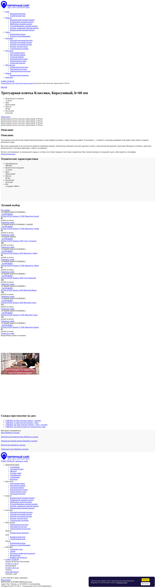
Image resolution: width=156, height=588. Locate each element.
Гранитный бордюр (17, 494)
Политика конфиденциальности (22, 553)
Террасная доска (7, 449)
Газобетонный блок (17, 539)
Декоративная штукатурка (20, 529)
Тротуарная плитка (17, 483)
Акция (12, 551)
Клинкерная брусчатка (19, 490)
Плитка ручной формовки (20, 545)
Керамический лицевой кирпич (22, 498)
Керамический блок (17, 537)
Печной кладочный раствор (21, 516)
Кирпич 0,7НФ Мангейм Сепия (25, 315)
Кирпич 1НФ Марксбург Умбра (25, 253)
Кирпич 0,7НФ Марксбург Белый (26, 216)
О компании (15, 467)
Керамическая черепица (19, 533)
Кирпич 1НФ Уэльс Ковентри (24, 278)
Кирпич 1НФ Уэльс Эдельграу (25, 241)
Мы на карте (6, 580)
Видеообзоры (15, 555)
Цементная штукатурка (19, 525)
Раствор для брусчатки (19, 518)
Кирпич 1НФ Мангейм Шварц (25, 290)
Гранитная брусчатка (18, 492)
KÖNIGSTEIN (6, 216)
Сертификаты (15, 475)
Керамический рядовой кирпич (22, 508)
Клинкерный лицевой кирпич (22, 500)
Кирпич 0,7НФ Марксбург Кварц (26, 327)
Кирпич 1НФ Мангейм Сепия (24, 303)
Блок (3, 433)
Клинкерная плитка (17, 543)
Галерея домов (15, 473)
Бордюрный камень (17, 485)
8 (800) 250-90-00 (7, 81)
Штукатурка (6, 445)
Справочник (15, 477)
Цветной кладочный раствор (12, 437)
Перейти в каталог (12, 433)
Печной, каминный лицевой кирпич (24, 506)
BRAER (4, 87)
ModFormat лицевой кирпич (21, 502)
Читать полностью (8, 154)
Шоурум (13, 471)
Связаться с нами (21, 461)
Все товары (5, 210)
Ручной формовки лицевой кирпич (24, 504)
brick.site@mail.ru (12, 572)
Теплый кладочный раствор (12, 441)
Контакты (14, 479)
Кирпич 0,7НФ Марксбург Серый (26, 229)
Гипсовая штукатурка (18, 527)
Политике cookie (121, 582)
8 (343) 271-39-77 (12, 564)
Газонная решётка (17, 488)
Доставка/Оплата (16, 469)
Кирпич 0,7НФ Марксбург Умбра (26, 266)
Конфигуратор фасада (18, 557)
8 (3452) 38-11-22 (12, 568)
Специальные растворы (19, 520)
